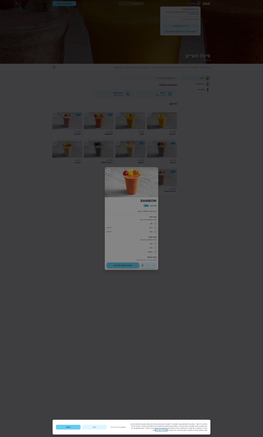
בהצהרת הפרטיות (161, 430)
